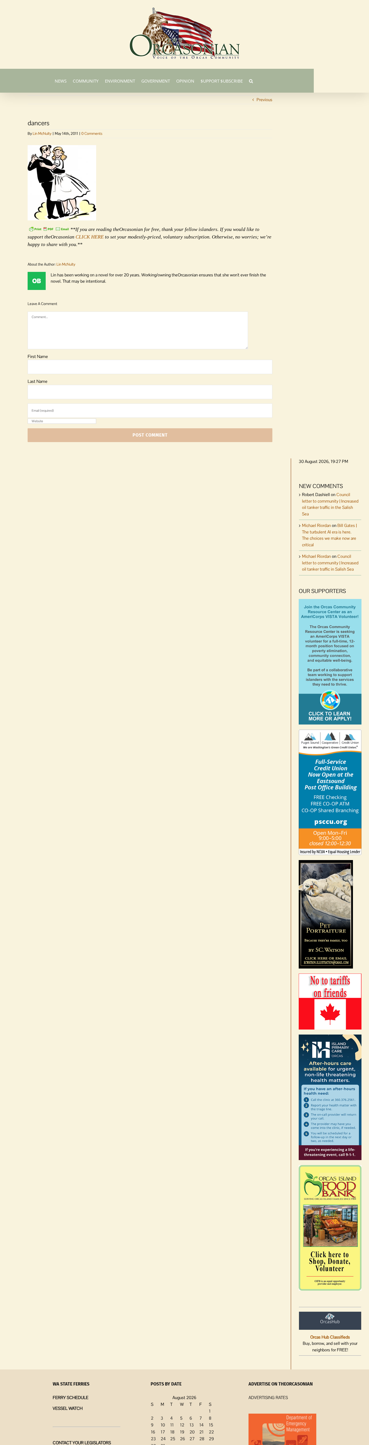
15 (211, 1425)
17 (163, 1432)
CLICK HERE (90, 236)
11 (172, 1425)
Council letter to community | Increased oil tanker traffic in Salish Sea (330, 563)
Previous (264, 99)
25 (172, 1438)
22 (211, 1432)
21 (201, 1432)
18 (172, 1432)
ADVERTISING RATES (268, 1397)
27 (192, 1438)
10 (163, 1425)
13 (192, 1425)
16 (153, 1432)
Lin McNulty (42, 133)
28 (201, 1438)
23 (153, 1438)
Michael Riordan (316, 525)
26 (182, 1438)
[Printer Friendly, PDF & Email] (49, 228)
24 (163, 1438)
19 (182, 1432)
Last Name (37, 381)
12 (182, 1425)
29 (211, 1438)
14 (201, 1425)
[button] (251, 80)
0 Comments (91, 133)
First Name (38, 356)
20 (192, 1432)
